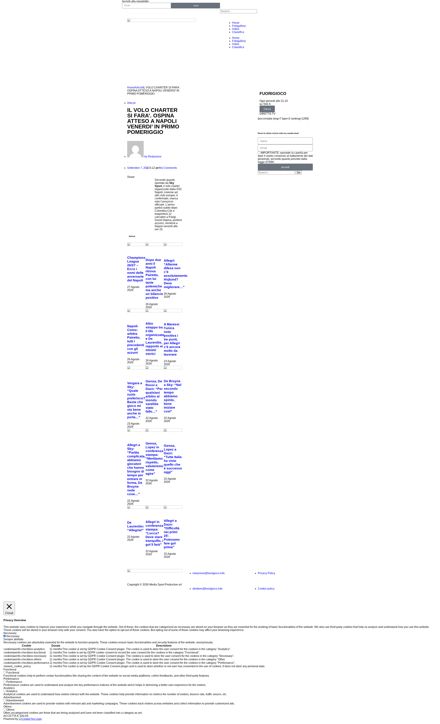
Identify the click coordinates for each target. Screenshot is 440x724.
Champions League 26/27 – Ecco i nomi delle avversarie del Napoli (136, 269)
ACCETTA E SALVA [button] (15, 715)
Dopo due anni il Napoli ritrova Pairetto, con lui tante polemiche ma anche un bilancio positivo (154, 278)
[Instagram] (252, 4)
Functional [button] (9, 669)
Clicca (267, 108)
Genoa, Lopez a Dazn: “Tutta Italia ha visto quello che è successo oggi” (173, 459)
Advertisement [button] (12, 697)
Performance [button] (11, 678)
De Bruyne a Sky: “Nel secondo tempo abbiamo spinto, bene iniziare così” (172, 396)
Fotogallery (239, 25)
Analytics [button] (9, 688)
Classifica (238, 32)
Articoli (139, 87)
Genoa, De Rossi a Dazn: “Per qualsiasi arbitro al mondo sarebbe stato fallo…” (154, 396)
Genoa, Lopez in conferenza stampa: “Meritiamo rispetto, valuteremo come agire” (154, 458)
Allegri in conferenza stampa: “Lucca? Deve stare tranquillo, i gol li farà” (154, 533)
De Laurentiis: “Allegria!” (135, 526)
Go (298, 172)
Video (235, 28)
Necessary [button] (9, 633)
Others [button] (7, 706)
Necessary (12, 636)
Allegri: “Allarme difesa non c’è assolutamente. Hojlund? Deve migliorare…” (176, 274)
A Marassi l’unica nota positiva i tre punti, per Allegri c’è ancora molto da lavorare (172, 339)
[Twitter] (233, 4)
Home (235, 22)
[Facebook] (224, 4)
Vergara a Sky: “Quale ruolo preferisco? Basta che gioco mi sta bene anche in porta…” (136, 400)
